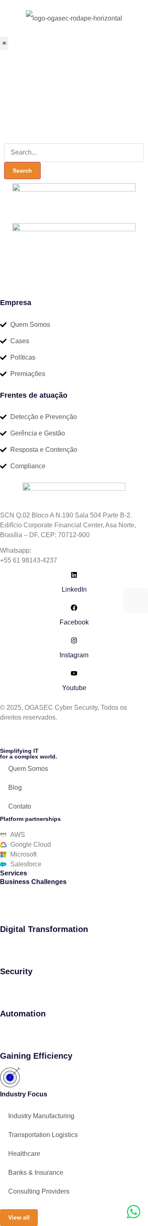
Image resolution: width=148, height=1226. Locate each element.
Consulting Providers (38, 1191)
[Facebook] (74, 607)
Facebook (74, 622)
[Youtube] (74, 673)
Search (22, 170)
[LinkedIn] (74, 575)
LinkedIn (74, 589)
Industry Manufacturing (41, 1115)
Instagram (74, 655)
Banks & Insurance (35, 1172)
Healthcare (24, 1153)
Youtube (74, 687)
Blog (15, 787)
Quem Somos (28, 768)
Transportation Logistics (43, 1134)
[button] (4, 43)
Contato (19, 806)
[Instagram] (74, 640)
